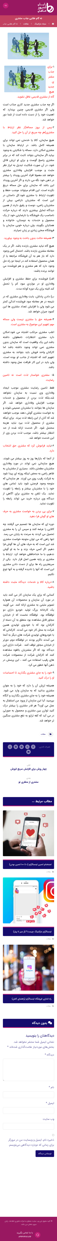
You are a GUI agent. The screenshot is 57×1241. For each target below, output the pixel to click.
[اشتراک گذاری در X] (27, 747)
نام (51, 1087)
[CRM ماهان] (53, 23)
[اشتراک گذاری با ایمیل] (28, 752)
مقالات (43, 734)
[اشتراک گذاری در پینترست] (21, 747)
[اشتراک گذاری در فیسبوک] (33, 747)
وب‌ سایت (48, 1119)
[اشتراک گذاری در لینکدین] (16, 747)
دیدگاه (49, 1055)
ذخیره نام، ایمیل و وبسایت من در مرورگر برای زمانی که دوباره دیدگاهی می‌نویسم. (31, 1142)
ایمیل (50, 1103)
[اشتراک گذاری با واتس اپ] (10, 747)
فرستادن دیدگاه (44, 1153)
